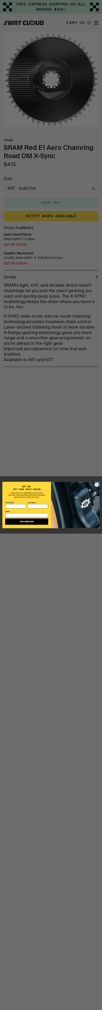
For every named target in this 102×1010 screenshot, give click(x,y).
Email (7, 512)
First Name (9, 502)
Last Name (31, 502)
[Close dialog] (97, 485)
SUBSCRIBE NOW (27, 521)
